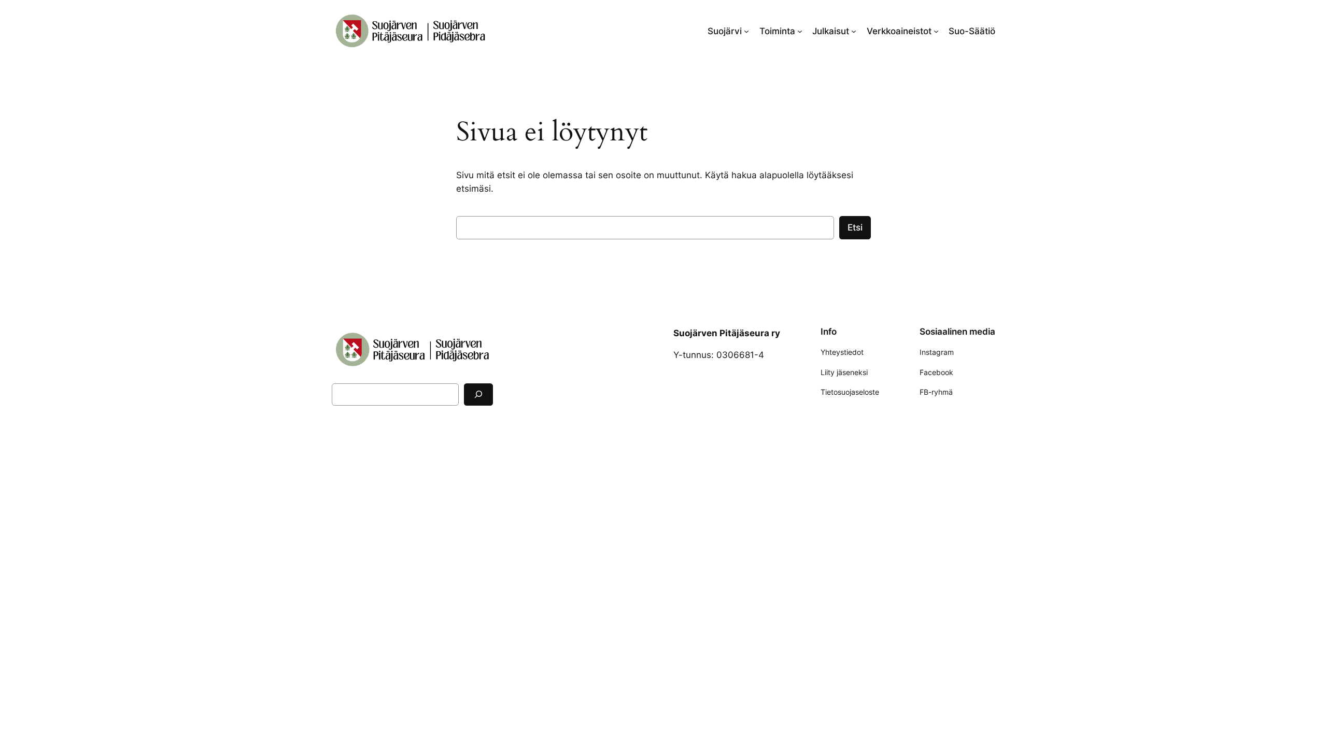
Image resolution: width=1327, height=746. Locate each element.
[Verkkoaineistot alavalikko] (936, 31)
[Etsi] (478, 394)
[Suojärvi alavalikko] (746, 31)
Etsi (855, 227)
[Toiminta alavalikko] (799, 31)
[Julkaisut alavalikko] (853, 31)
